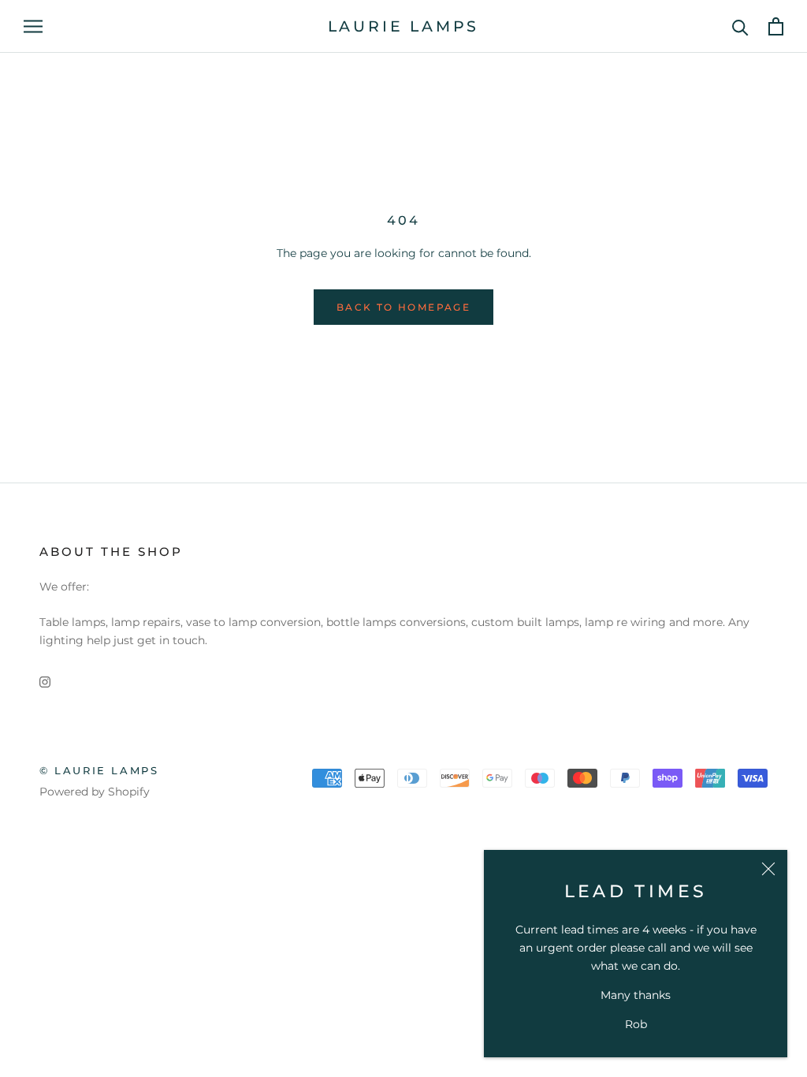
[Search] (740, 26)
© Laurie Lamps (98, 770)
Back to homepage (403, 307)
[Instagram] (44, 682)
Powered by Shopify (94, 791)
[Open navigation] (33, 26)
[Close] (768, 869)
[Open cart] (775, 26)
